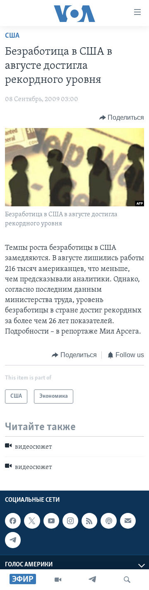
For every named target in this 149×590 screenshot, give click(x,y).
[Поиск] (127, 579)
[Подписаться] (128, 521)
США (12, 36)
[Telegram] (92, 579)
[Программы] (58, 579)
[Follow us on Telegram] (13, 540)
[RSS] (89, 521)
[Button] (121, 117)
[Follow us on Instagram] (70, 521)
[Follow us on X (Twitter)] (32, 521)
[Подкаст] (108, 521)
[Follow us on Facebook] (13, 521)
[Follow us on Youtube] (51, 521)
